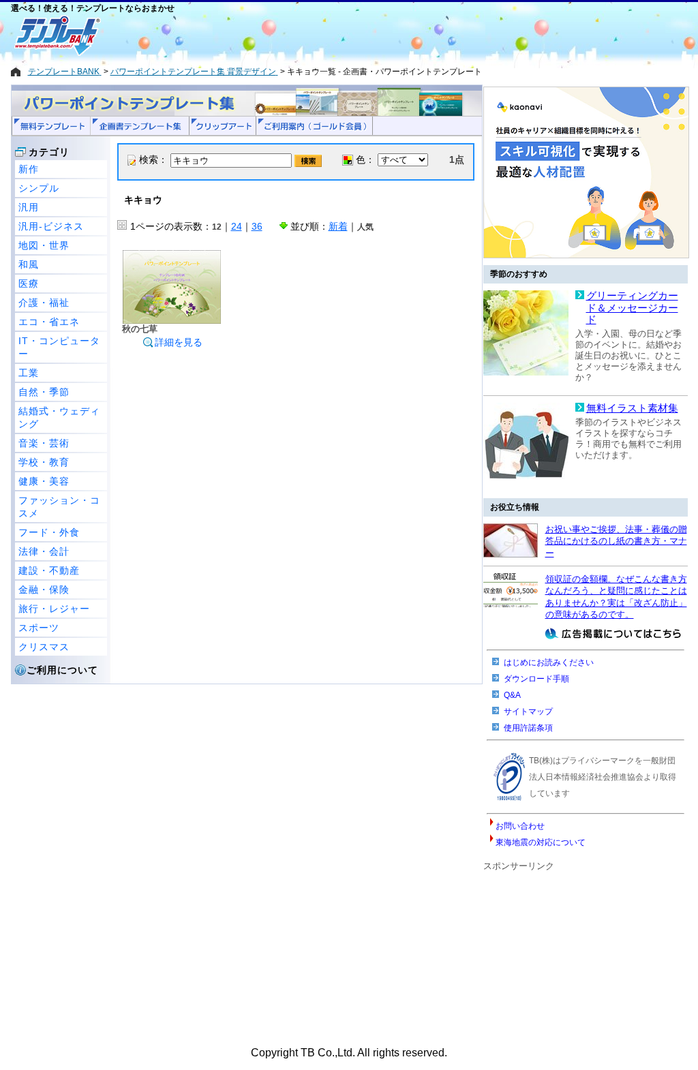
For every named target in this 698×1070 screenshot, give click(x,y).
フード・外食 (49, 532)
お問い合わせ (520, 826)
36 (257, 226)
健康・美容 (44, 481)
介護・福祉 (44, 302)
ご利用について (62, 669)
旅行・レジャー (54, 608)
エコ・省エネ (49, 321)
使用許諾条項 (528, 728)
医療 (28, 283)
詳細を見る (178, 342)
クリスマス (44, 646)
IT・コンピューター (59, 347)
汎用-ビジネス (51, 226)
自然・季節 (44, 391)
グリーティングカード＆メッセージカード (632, 307)
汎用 (28, 207)
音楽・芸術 (44, 443)
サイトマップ (528, 711)
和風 (28, 264)
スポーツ (38, 627)
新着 (338, 226)
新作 (28, 169)
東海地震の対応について (541, 842)
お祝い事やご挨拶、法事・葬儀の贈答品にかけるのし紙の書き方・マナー (616, 541)
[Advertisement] (300, 35)
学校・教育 (44, 462)
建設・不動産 (49, 570)
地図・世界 (44, 245)
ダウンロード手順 (536, 679)
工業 (28, 372)
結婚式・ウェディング (59, 417)
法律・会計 (44, 551)
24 (236, 226)
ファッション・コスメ (59, 507)
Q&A (512, 695)
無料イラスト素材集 (632, 408)
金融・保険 (44, 589)
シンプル (38, 188)
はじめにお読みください (549, 662)
